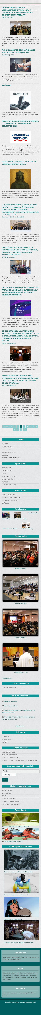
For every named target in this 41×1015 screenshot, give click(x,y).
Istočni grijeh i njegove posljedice (13, 841)
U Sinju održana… (7, 519)
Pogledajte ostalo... (33, 513)
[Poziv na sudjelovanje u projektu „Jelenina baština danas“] (20, 179)
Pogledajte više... (20, 726)
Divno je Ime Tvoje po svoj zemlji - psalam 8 (16, 826)
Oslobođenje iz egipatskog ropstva (13, 919)
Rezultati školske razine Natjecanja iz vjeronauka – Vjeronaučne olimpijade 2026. (20, 123)
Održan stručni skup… (28, 529)
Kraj (25, 429)
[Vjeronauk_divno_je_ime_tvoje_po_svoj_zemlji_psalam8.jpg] (20, 819)
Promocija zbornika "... (21, 637)
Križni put (7, 85)
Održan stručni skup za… (21, 519)
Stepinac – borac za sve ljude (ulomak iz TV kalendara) (18, 872)
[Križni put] (20, 100)
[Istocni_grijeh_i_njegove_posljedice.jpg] (20, 834)
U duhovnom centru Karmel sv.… (11, 529)
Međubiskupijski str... (21, 568)
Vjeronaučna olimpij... (21, 603)
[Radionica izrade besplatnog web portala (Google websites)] (20, 65)
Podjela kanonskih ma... (21, 672)
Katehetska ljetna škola (10, 701)
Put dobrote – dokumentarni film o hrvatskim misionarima (18, 942)
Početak (6, 426)
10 (17, 429)
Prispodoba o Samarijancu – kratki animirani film (16, 895)
